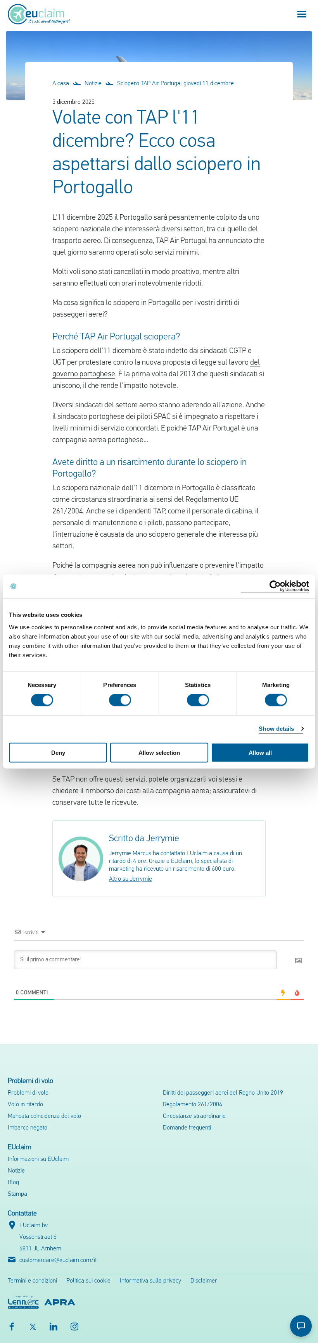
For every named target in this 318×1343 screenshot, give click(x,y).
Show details (276, 728)
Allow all (260, 752)
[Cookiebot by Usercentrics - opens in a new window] (275, 586)
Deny (58, 752)
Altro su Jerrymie (130, 879)
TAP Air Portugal (181, 241)
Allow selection (159, 752)
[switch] (120, 700)
